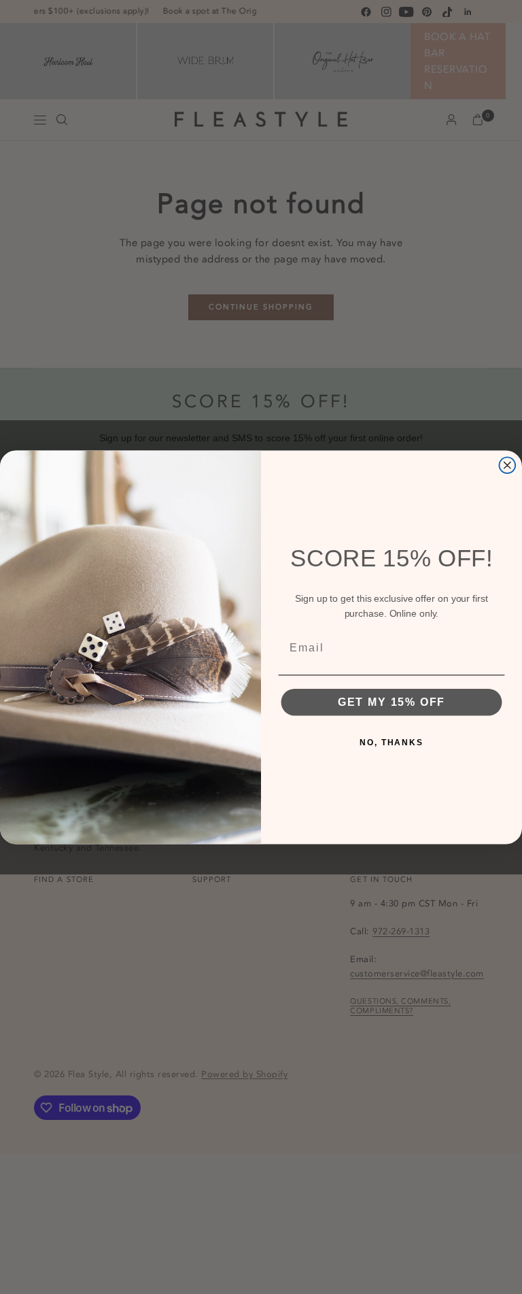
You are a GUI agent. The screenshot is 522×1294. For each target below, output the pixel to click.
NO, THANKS (391, 742)
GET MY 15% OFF (392, 701)
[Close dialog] (508, 465)
